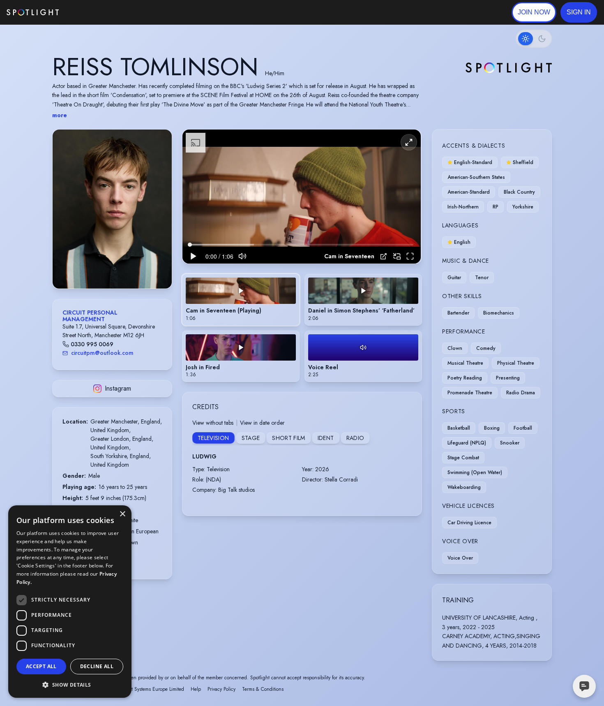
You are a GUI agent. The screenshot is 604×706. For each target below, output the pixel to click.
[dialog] (69, 601)
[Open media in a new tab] (383, 256)
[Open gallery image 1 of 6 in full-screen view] (112, 209)
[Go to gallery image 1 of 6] (102, 267)
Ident (326, 438)
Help (196, 689)
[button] (578, 12)
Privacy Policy (221, 689)
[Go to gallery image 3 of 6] (112, 267)
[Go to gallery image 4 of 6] (116, 267)
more (59, 115)
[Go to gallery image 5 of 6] (120, 267)
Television (213, 438)
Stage (251, 438)
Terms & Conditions (263, 689)
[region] (301, 197)
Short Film (288, 438)
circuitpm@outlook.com (102, 353)
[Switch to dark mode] (534, 39)
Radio (355, 438)
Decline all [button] (96, 666)
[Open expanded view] (159, 142)
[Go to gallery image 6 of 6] (124, 267)
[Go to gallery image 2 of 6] (108, 267)
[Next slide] (158, 217)
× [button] (122, 514)
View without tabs (212, 423)
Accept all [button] (41, 666)
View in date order (262, 423)
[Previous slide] (66, 217)
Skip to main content (90, 12)
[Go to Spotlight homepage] (32, 12)
